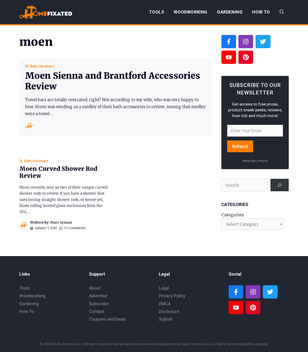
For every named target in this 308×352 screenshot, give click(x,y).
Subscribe (99, 303)
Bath (33, 66)
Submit (240, 146)
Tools (156, 11)
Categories (232, 215)
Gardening (230, 11)
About (94, 288)
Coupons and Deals (107, 319)
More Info (249, 161)
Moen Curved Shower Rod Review (58, 172)
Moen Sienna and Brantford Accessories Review (112, 81)
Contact (96, 311)
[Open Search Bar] (282, 12)
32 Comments (75, 228)
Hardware (46, 66)
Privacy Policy (172, 295)
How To (261, 11)
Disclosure (169, 311)
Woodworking (190, 11)
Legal (164, 288)
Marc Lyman (61, 222)
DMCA (165, 303)
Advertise (98, 295)
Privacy (263, 161)
